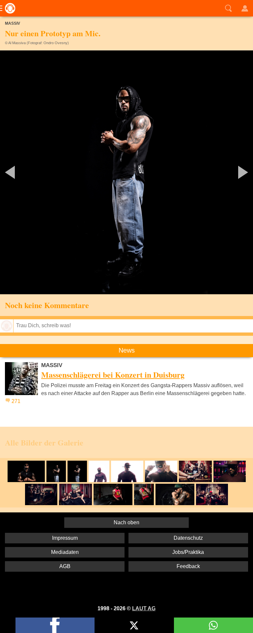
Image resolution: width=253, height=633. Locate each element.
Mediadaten (65, 552)
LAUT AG (143, 608)
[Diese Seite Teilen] (55, 625)
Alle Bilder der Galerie (44, 442)
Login (245, 8)
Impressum (65, 538)
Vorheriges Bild (41, 172)
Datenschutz (188, 538)
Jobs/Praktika (188, 552)
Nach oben (126, 522)
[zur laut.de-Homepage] (8, 8)
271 (16, 401)
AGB (64, 566)
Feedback (188, 566)
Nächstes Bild (126, 172)
